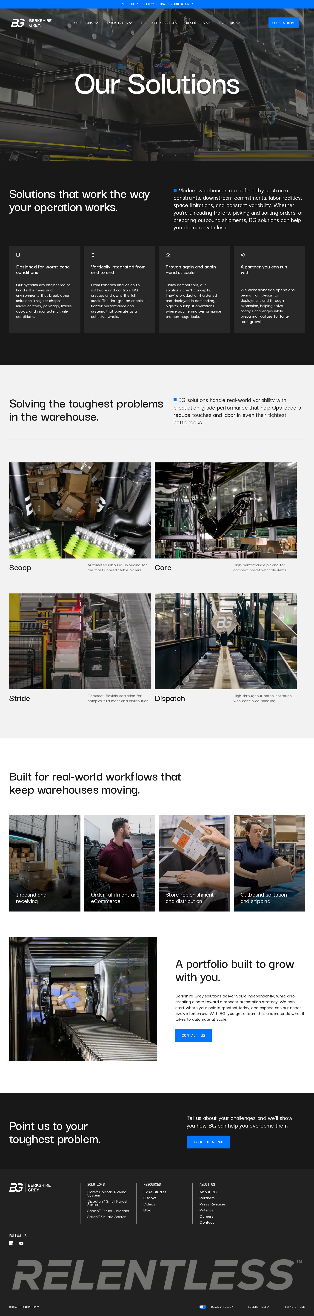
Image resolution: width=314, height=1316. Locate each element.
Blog (147, 1210)
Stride (19, 697)
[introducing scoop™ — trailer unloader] (192, 4)
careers (207, 1216)
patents (206, 1210)
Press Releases (213, 1204)
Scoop (20, 567)
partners (207, 1197)
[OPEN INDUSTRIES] (130, 23)
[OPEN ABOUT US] (238, 23)
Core (163, 567)
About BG (208, 1192)
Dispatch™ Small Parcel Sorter (107, 1202)
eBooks (150, 1197)
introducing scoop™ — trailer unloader (154, 4)
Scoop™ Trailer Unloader (108, 1210)
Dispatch (170, 697)
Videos (149, 1204)
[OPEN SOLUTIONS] (96, 23)
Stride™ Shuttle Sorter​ (106, 1216)
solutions (96, 1184)
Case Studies (155, 1192)
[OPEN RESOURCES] (208, 23)
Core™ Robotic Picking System (107, 1193)
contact (207, 1222)
